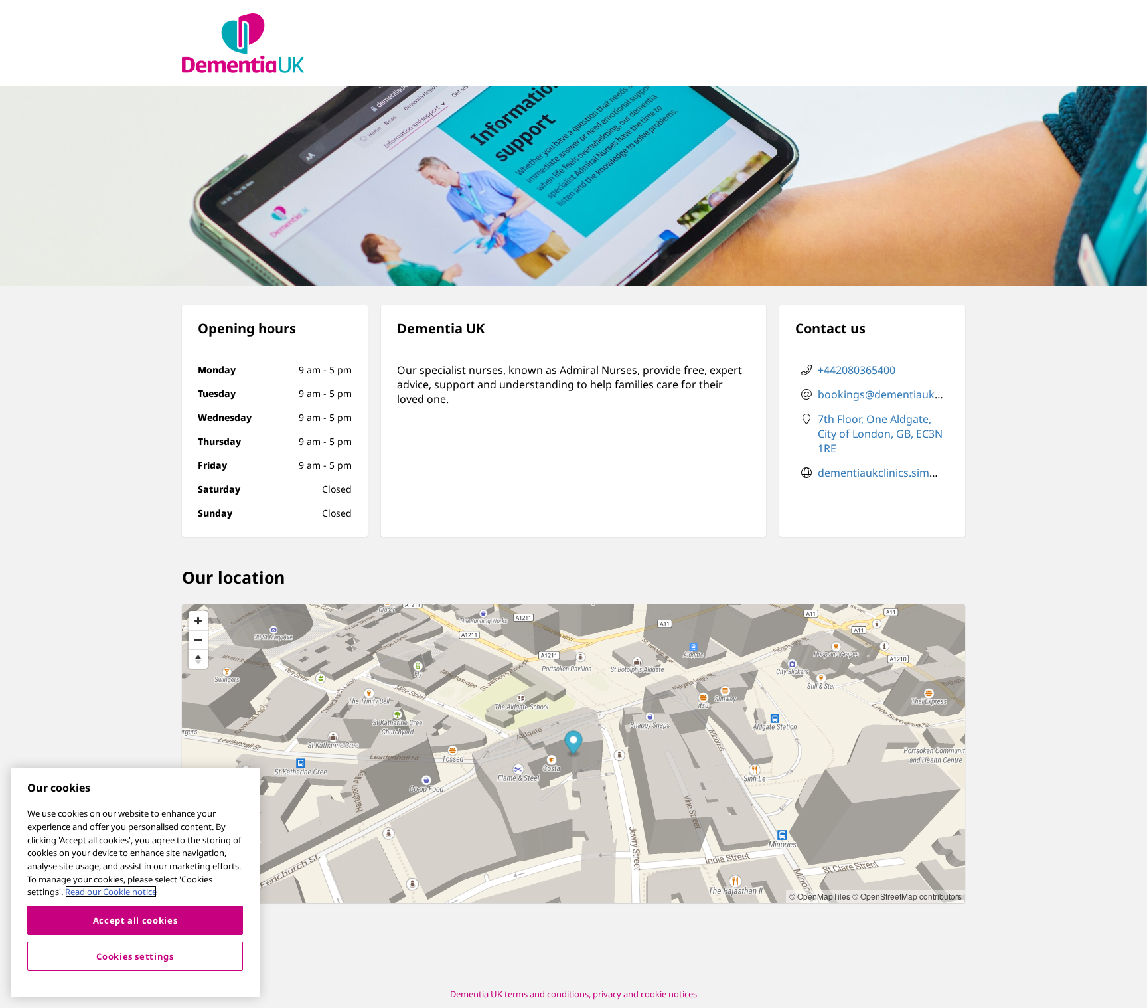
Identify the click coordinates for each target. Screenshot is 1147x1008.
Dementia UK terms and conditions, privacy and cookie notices (573, 994)
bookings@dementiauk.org (886, 394)
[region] (135, 882)
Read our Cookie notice (111, 892)
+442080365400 (856, 370)
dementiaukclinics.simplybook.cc (900, 472)
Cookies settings (135, 956)
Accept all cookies (135, 920)
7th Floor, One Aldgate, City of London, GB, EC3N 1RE (880, 434)
